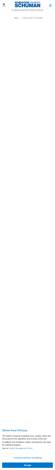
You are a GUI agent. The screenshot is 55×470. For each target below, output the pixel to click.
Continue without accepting (27, 457)
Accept (27, 465)
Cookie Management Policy (20, 448)
